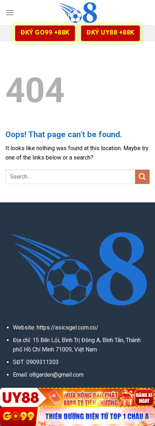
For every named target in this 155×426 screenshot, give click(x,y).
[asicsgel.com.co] (77, 12)
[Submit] (142, 177)
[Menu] (9, 12)
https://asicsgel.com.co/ (67, 327)
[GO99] (77, 416)
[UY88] (77, 397)
